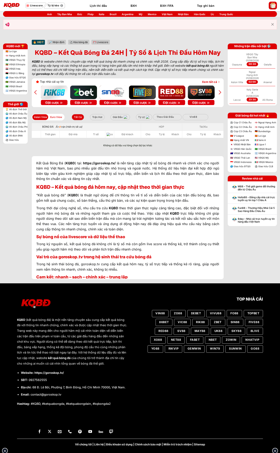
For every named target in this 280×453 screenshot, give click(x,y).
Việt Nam (167, 14)
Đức (79, 14)
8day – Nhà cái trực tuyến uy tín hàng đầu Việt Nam (256, 220)
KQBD (21, 319)
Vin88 (193, 116)
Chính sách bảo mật (148, 444)
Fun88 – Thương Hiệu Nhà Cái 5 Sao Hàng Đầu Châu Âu (256, 209)
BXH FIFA (166, 5)
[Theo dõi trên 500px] (100, 432)
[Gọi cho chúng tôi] (70, 432)
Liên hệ (99, 444)
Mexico (152, 14)
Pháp (90, 14)
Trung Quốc (226, 14)
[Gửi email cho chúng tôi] (59, 432)
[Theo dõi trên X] (49, 432)
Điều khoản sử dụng (119, 444)
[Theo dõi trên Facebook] (39, 432)
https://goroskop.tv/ (49, 372)
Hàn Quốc (199, 14)
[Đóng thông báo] (273, 24)
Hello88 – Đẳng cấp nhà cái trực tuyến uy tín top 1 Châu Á (256, 199)
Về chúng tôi (83, 444)
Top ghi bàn (205, 5)
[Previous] (36, 92)
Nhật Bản (183, 14)
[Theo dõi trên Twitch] (111, 432)
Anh (49, 14)
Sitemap (199, 444)
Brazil (113, 14)
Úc (212, 14)
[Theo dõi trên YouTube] (90, 432)
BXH (134, 5)
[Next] (219, 92)
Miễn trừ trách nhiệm (178, 444)
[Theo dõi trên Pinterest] (80, 432)
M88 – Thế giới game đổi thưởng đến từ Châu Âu (256, 188)
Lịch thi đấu (98, 5)
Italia (101, 14)
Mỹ (140, 14)
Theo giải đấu (165, 116)
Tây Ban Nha (64, 14)
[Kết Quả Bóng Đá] (13, 5)
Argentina (127, 14)
